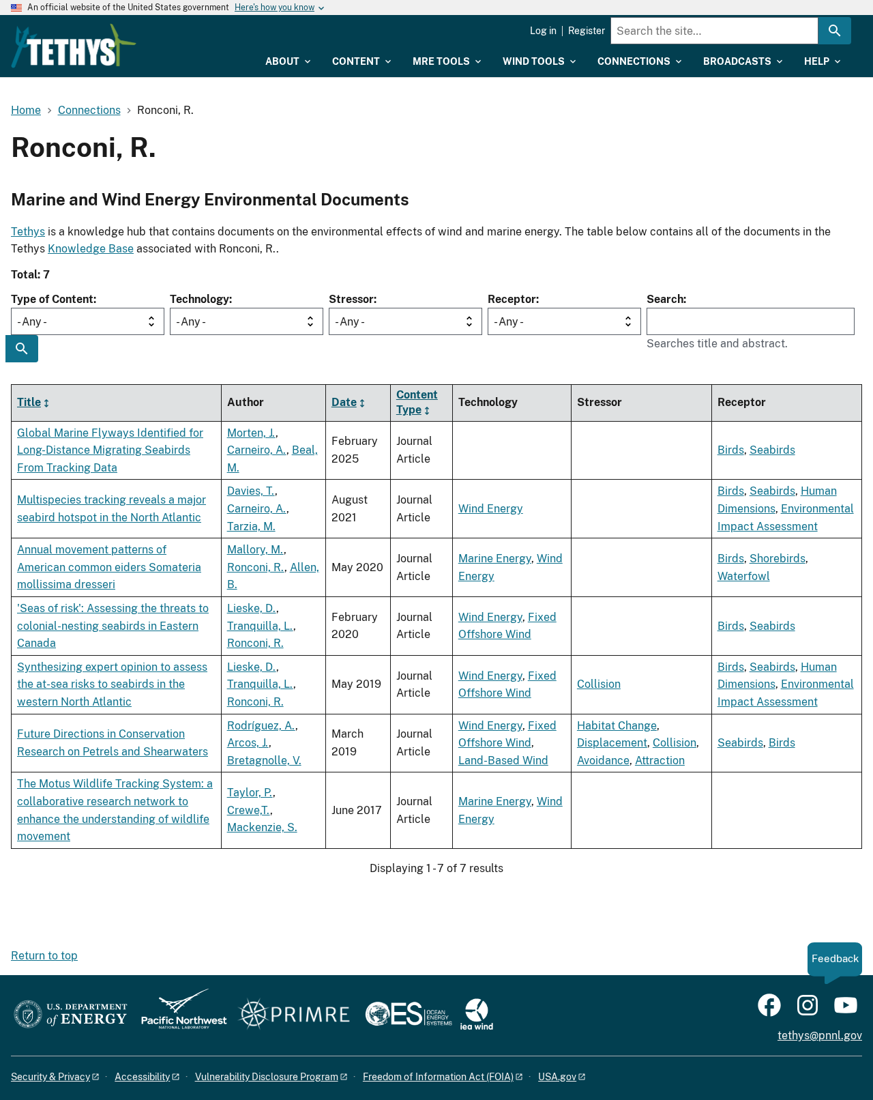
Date (344, 402)
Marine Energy (494, 558)
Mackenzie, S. (262, 827)
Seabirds (772, 450)
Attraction (660, 760)
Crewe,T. (248, 810)
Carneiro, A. (256, 450)
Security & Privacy (50, 1076)
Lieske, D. (251, 608)
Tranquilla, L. (260, 626)
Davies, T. (251, 490)
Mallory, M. (255, 549)
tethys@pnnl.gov (820, 1035)
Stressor (351, 299)
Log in (543, 30)
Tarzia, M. (251, 526)
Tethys (28, 231)
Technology (199, 299)
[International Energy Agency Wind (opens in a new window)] (476, 1015)
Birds (730, 450)
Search (665, 299)
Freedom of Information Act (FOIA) (438, 1076)
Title (29, 402)
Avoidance (603, 760)
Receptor (512, 299)
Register (586, 30)
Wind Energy (490, 508)
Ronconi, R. (255, 567)
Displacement (612, 742)
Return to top (44, 955)
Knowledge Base (91, 248)
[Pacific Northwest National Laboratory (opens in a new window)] (178, 1015)
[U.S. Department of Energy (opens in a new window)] (70, 1015)
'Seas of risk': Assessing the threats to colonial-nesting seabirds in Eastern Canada (113, 626)
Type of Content (52, 299)
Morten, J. (251, 432)
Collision (599, 684)
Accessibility (142, 1076)
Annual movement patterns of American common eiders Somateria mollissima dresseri (109, 567)
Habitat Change (617, 725)
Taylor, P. (250, 792)
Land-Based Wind (503, 760)
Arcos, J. (248, 742)
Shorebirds (777, 558)
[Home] (73, 45)
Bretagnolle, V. (264, 760)
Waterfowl (743, 576)
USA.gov (557, 1076)
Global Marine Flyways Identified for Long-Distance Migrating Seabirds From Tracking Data (110, 450)
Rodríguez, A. (261, 725)
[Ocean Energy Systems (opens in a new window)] (409, 1015)
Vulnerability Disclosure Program (266, 1076)
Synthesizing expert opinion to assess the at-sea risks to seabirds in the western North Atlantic (112, 684)
